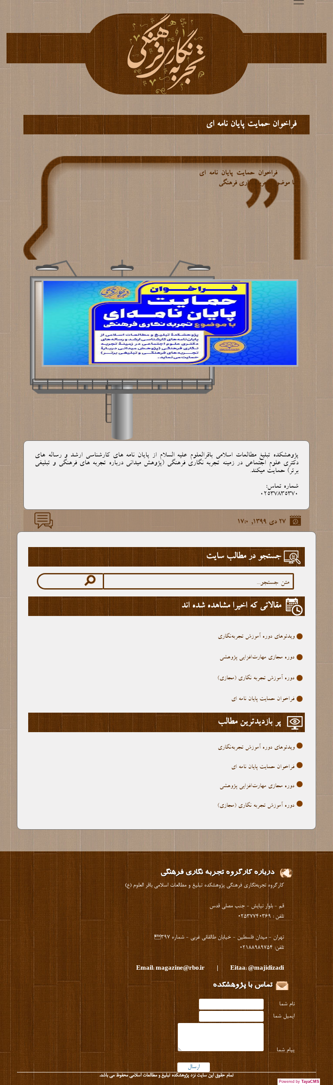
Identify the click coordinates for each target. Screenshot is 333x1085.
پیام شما (285, 1050)
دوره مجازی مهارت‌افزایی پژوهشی (256, 657)
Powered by (299, 1081)
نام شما (286, 1004)
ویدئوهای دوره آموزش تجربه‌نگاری (256, 636)
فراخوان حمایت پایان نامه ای (262, 699)
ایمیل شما (283, 1016)
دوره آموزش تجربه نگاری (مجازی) (255, 678)
